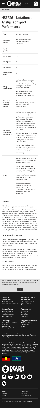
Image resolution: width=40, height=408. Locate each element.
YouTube (29, 376)
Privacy (4, 395)
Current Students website (27, 269)
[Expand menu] (3, 3)
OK (20, 289)
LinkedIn (17, 376)
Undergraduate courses (8, 313)
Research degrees (25, 299)
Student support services (8, 328)
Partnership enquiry (26, 322)
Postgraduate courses (8, 314)
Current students (6, 299)
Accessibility (24, 391)
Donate (23, 326)
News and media (25, 328)
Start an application (7, 316)
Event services (25, 324)
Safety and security (26, 395)
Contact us (5, 324)
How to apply (24, 314)
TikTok (23, 376)
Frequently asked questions (9, 322)
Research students (7, 305)
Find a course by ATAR (8, 311)
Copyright (4, 393)
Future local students (7, 301)
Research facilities (26, 303)
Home (4, 9)
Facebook (4, 376)
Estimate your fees (8, 261)
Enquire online (6, 326)
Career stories (24, 316)
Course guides (25, 313)
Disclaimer (24, 393)
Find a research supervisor (28, 301)
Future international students (10, 303)
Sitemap (4, 391)
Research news (25, 305)
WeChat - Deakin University (4, 383)
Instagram (10, 376)
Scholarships (24, 311)
